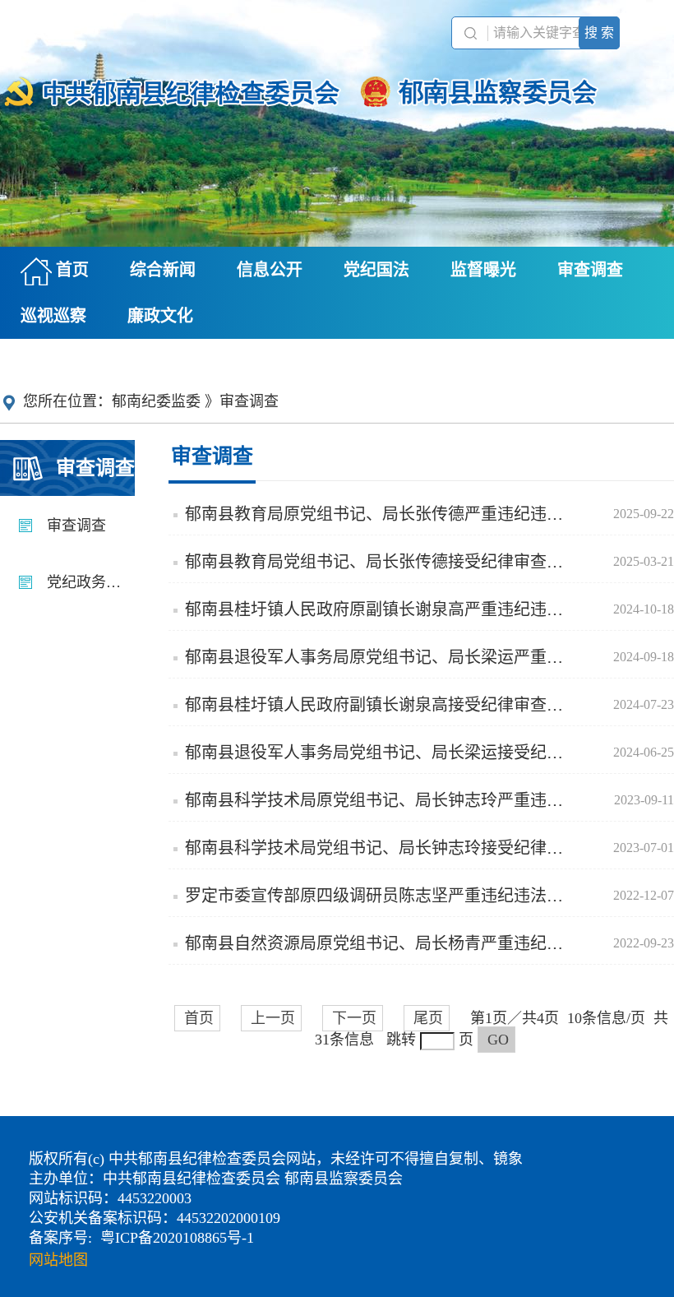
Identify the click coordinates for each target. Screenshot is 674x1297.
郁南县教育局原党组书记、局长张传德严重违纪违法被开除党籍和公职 (417, 514)
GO (498, 1039)
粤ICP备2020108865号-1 (177, 1238)
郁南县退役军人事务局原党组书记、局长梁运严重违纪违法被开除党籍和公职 (417, 657)
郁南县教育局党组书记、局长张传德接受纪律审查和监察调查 (407, 562)
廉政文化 (160, 316)
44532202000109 (228, 1218)
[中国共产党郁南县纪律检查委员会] (337, 84)
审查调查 (590, 270)
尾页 (428, 1018)
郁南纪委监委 (156, 401)
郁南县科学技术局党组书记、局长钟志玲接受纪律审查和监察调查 (417, 848)
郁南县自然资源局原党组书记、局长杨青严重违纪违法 (417, 943)
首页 (70, 270)
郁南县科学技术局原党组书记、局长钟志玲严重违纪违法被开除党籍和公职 (417, 800)
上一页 (273, 1018)
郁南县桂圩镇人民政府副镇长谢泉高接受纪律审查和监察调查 (407, 705)
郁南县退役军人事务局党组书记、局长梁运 (417, 752)
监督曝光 (483, 270)
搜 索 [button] (599, 32)
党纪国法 (376, 270)
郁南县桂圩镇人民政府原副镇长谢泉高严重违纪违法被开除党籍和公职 (417, 609)
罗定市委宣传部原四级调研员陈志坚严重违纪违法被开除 (417, 896)
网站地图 (58, 1260)
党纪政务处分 (89, 582)
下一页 (354, 1018)
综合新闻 (163, 270)
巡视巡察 (53, 316)
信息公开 (269, 270)
